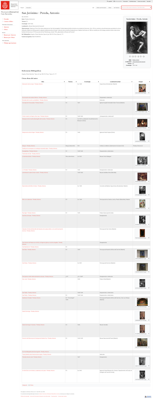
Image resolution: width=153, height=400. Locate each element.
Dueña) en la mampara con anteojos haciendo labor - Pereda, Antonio (39, 148)
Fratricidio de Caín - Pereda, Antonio (31, 153)
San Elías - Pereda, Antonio (29, 249)
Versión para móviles (62, 396)
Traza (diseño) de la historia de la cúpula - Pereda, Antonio (36, 354)
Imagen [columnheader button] (141, 81)
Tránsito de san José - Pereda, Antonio (32, 357)
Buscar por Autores (10, 35)
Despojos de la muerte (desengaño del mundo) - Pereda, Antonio (38, 119)
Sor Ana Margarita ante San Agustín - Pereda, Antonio (35, 351)
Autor (130, 60)
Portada (6, 19)
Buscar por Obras (9, 37)
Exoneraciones (54, 396)
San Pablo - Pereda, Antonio (29, 292)
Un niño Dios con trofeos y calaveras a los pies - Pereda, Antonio (38, 370)
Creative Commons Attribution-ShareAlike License (49, 393)
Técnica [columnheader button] (70, 81)
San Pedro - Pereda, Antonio (29, 295)
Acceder (149, 1)
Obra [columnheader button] (42, 81)
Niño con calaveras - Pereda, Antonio (31, 199)
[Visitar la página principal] (9, 8)
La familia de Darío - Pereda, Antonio (31, 156)
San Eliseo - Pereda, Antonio (29, 263)
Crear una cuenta (141, 1)
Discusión (125, 1)
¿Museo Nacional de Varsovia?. (138, 61)
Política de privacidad (25, 396)
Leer (93, 7)
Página (22, 7)
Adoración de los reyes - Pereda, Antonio (32, 84)
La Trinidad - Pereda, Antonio (29, 169)
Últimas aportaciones (10, 43)
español (110, 1)
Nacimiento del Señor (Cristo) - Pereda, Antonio (34, 186)
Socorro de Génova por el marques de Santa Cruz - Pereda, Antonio (39, 338)
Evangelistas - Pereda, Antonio (29, 151)
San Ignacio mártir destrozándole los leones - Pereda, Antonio (37, 276)
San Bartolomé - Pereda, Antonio (30, 247)
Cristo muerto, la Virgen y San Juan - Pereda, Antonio (35, 116)
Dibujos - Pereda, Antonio (28, 145)
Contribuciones (132, 1)
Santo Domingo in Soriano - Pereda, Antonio (33, 324)
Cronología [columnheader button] (87, 81)
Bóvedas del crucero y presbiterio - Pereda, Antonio (35, 100)
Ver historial (116, 7)
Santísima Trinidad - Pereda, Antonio (31, 298)
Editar (110, 7)
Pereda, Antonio (135, 60)
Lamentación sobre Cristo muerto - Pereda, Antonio (35, 172)
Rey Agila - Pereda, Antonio (29, 213)
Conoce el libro (8, 21)
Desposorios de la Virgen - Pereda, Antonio (33, 132)
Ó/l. (133, 63)
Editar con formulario (101, 7)
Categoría (24, 385)
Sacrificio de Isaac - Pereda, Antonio (31, 215)
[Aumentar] (148, 92)
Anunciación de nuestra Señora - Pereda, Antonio (34, 97)
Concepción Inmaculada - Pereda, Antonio (32, 102)
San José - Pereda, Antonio (29, 279)
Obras (31, 385)
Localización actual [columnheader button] (115, 81)
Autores (6, 27)
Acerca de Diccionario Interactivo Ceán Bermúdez (40, 396)
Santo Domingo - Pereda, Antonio (30, 311)
